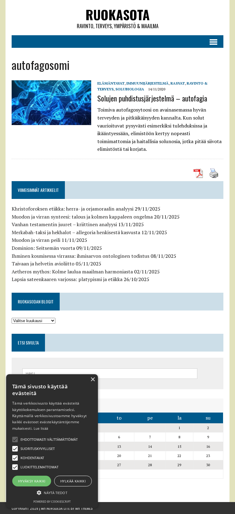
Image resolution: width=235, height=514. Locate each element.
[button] (15, 439)
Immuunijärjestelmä (147, 83)
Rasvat (177, 83)
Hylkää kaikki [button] (73, 481)
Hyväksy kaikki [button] (32, 481)
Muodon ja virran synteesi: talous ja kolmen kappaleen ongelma (82, 216)
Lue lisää (41, 428)
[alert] (52, 441)
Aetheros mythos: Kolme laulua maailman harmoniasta (72, 271)
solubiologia (129, 89)
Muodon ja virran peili (36, 240)
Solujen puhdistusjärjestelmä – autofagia (152, 98)
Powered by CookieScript (52, 502)
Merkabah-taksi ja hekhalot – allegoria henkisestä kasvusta (76, 232)
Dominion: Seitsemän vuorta (43, 248)
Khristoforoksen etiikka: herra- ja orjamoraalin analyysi (72, 208)
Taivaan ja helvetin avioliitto (43, 263)
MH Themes (84, 508)
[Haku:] (109, 373)
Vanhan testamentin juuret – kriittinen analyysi (64, 224)
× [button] (92, 379)
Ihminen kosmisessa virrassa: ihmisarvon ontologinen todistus (80, 256)
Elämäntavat (111, 83)
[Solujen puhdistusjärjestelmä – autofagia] (51, 120)
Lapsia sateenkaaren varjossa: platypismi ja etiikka (67, 279)
